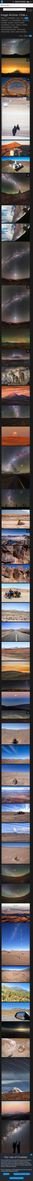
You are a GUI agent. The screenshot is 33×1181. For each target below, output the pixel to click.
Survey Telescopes (21, 31)
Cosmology (4, 20)
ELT (10, 20)
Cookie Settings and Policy (16, 1178)
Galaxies (10, 22)
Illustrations (5, 25)
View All (3, 18)
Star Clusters (5, 31)
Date (30, 36)
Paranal (25, 25)
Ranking (26, 36)
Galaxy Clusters (19, 22)
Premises (15, 27)
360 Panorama (11, 18)
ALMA (17, 18)
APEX (22, 18)
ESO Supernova (17, 20)
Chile (26, 18)
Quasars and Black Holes (8, 29)
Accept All (6, 1174)
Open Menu (6, 5)
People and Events (6, 27)
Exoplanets (25, 20)
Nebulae (18, 25)
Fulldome (4, 22)
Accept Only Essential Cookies (21, 1174)
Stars (12, 31)
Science (17, 1)
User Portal (22, 1)
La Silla (13, 25)
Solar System (21, 29)
